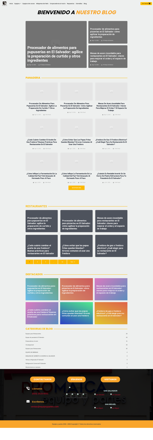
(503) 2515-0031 (40, 393)
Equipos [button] (17, 4)
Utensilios (79, 4)
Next (72, 262)
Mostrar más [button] (76, 188)
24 (62, 262)
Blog (85, 4)
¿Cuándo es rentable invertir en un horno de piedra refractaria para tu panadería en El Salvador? (111, 176)
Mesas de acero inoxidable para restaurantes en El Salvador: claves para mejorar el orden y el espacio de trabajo (111, 223)
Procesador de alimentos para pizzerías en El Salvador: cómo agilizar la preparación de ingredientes (76, 105)
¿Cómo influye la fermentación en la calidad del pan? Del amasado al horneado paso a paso (42, 176)
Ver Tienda (145, 3)
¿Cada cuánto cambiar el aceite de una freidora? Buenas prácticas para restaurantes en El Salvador (41, 142)
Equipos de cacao (28, 4)
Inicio (11, 4)
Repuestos (70, 4)
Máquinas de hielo (42, 4)
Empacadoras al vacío (58, 4)
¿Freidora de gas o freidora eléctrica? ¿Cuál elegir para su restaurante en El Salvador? (111, 142)
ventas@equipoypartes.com (45, 406)
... (53, 262)
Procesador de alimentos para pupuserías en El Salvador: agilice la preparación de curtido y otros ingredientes (55, 54)
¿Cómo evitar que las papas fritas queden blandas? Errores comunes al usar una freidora (76, 142)
